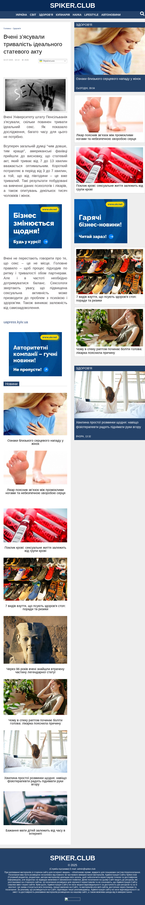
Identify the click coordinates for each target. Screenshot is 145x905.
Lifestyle (91, 14)
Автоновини (111, 14)
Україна (21, 14)
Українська (48, 61)
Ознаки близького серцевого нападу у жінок (108, 79)
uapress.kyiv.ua (16, 322)
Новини (11, 384)
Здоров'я (46, 14)
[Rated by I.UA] (72, 899)
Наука (77, 14)
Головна (7, 28)
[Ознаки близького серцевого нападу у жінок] (109, 73)
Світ (33, 14)
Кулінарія (63, 14)
